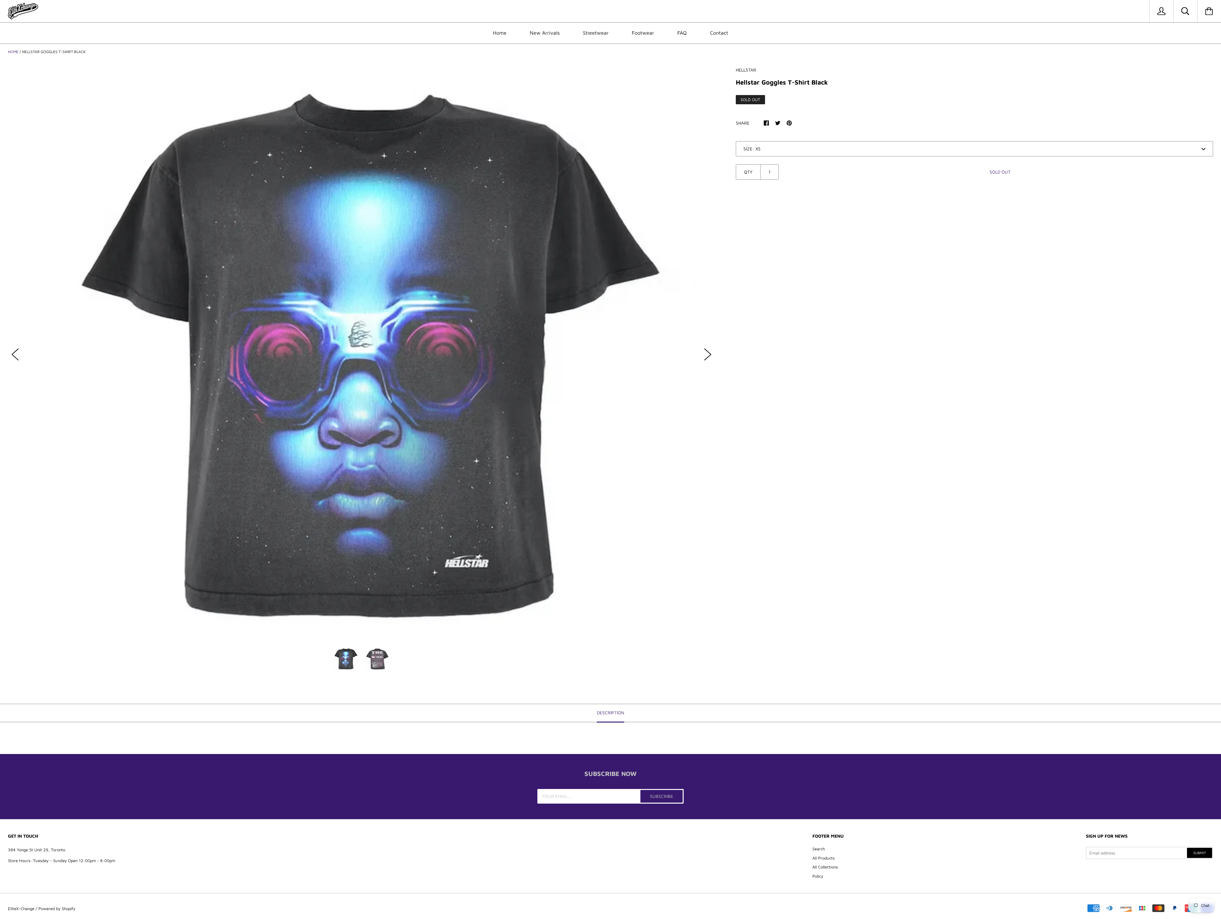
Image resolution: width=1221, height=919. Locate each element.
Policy (817, 876)
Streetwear (596, 33)
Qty (748, 172)
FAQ (682, 33)
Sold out (1000, 172)
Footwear (643, 33)
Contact (719, 33)
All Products (823, 858)
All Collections (825, 866)
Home (500, 33)
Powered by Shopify (56, 908)
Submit (1199, 853)
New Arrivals (545, 33)
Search (818, 848)
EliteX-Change (21, 908)
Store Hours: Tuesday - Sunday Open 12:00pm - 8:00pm (61, 860)
